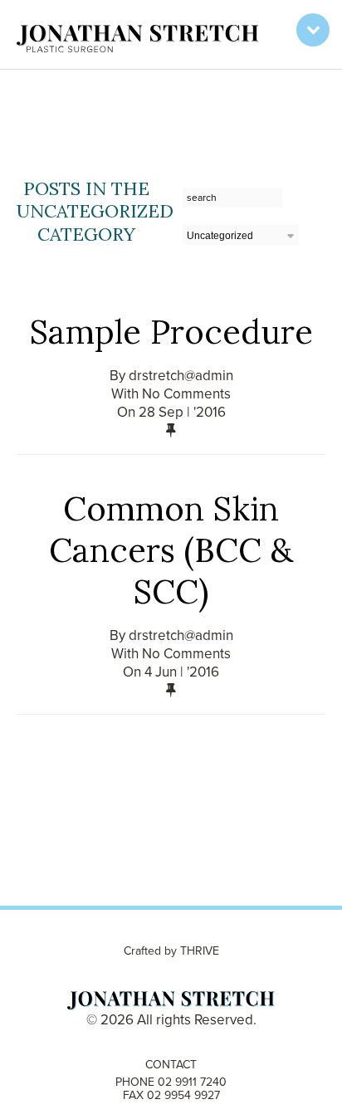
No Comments (186, 394)
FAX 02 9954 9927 (171, 1095)
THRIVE (199, 951)
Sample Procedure (171, 331)
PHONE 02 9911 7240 (171, 1082)
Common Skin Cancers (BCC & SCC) (171, 550)
